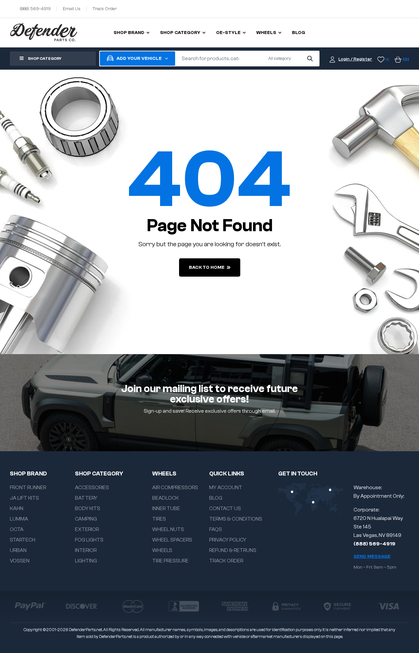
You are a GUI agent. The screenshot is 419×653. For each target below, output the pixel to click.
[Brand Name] (30, 606)
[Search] (310, 58)
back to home (207, 267)
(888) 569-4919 (374, 544)
